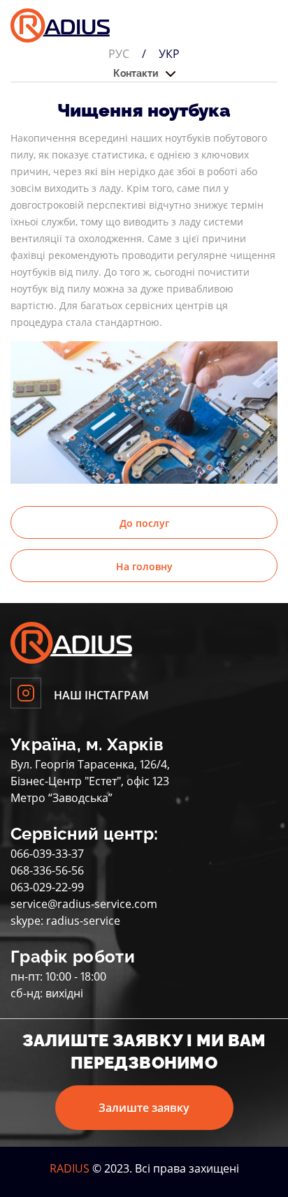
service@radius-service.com (83, 904)
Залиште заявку (144, 1107)
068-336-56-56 (47, 870)
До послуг (144, 523)
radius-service (83, 920)
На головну (144, 566)
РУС (118, 53)
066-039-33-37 (47, 853)
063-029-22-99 (47, 887)
